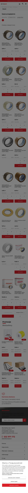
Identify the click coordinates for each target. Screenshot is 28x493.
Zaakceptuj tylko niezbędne (14, 477)
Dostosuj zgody (14, 481)
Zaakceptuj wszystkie (14, 485)
